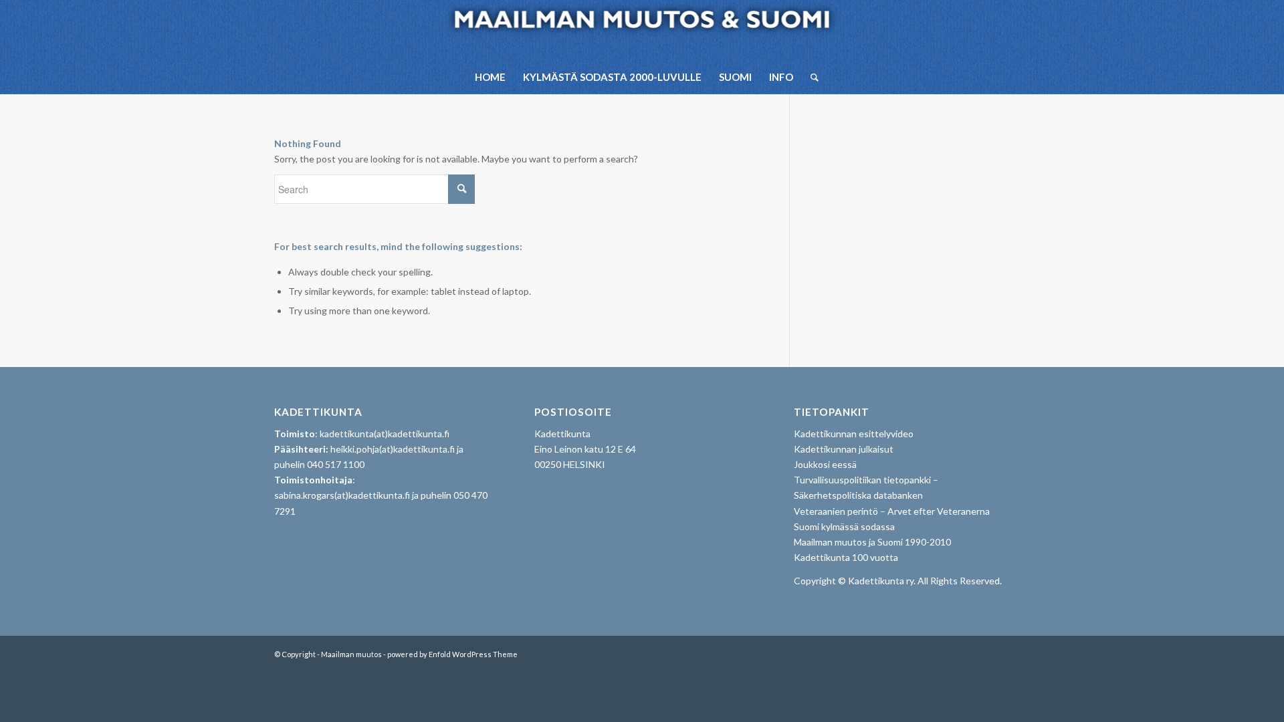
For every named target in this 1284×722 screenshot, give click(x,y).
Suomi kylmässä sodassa (844, 526)
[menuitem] (810, 77)
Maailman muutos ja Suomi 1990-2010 (872, 542)
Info (781, 77)
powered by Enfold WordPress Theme (452, 654)
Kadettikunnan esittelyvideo (854, 433)
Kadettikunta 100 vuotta (846, 557)
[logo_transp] (642, 30)
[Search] (810, 77)
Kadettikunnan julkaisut (843, 449)
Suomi (735, 77)
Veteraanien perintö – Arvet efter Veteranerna (892, 511)
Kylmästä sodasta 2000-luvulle (612, 77)
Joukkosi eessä (825, 464)
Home (490, 77)
